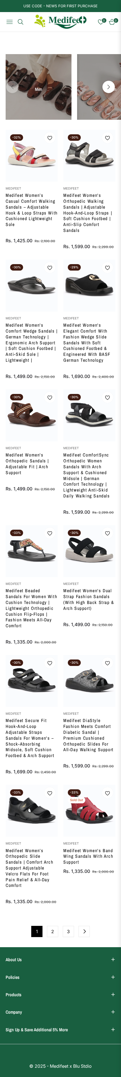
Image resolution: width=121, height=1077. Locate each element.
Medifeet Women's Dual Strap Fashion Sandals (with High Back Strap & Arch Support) (88, 599)
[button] (108, 87)
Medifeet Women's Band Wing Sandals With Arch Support (88, 856)
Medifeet (13, 188)
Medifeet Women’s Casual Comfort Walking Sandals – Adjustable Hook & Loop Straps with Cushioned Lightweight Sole (32, 209)
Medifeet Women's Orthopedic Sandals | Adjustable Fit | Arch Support (27, 463)
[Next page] (84, 931)
